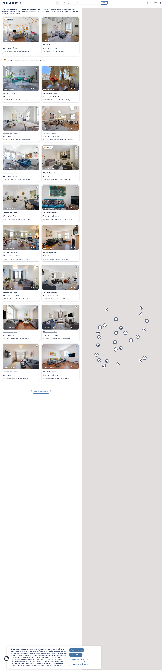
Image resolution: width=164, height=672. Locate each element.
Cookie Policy (57, 665)
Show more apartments (41, 391)
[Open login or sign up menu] (160, 3)
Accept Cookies (76, 650)
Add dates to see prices (10, 45)
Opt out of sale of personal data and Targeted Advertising (78, 662)
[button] (125, 333)
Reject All (75, 655)
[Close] (97, 650)
